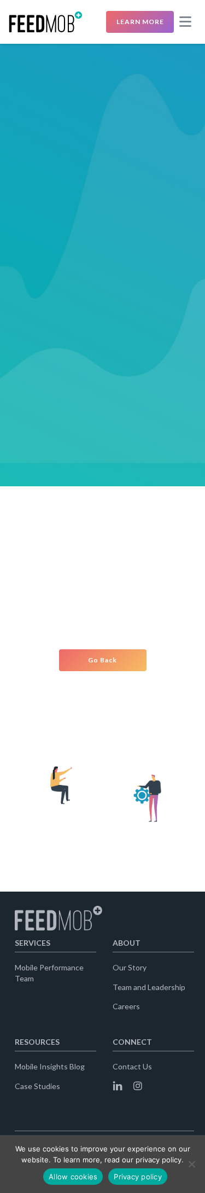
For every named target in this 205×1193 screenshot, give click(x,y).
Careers (126, 1006)
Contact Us (132, 1066)
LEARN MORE (140, 22)
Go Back (102, 660)
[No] (191, 1164)
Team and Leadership (149, 987)
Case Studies (37, 1086)
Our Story (130, 967)
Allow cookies (73, 1176)
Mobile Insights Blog (50, 1066)
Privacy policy (138, 1176)
